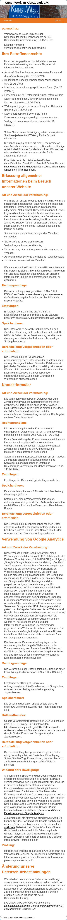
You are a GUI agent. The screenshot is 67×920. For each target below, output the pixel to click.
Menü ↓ (59, 21)
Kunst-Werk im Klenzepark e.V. (27, 2)
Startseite (8, 20)
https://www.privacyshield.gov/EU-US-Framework (31, 727)
